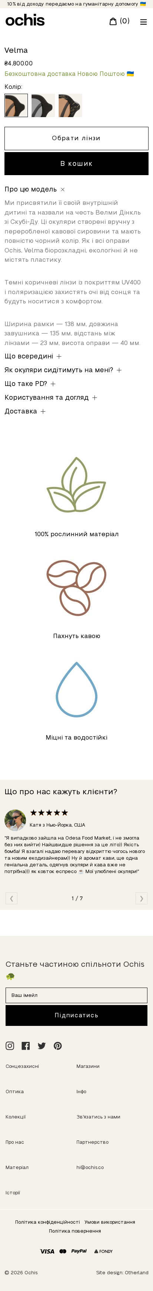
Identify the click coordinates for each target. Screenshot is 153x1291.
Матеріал (17, 1167)
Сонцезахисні (22, 1066)
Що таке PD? (26, 383)
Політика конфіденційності (47, 1222)
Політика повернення (75, 1231)
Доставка (21, 411)
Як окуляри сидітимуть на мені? (59, 370)
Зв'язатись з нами (98, 1117)
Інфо (81, 1091)
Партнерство (92, 1142)
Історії (13, 1192)
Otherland (137, 1272)
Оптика (15, 1091)
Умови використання (110, 1222)
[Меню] (142, 21)
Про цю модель (31, 189)
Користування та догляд (47, 397)
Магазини (88, 1066)
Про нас (15, 1142)
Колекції (16, 1117)
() (123, 20)
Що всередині (29, 356)
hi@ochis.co (90, 1167)
